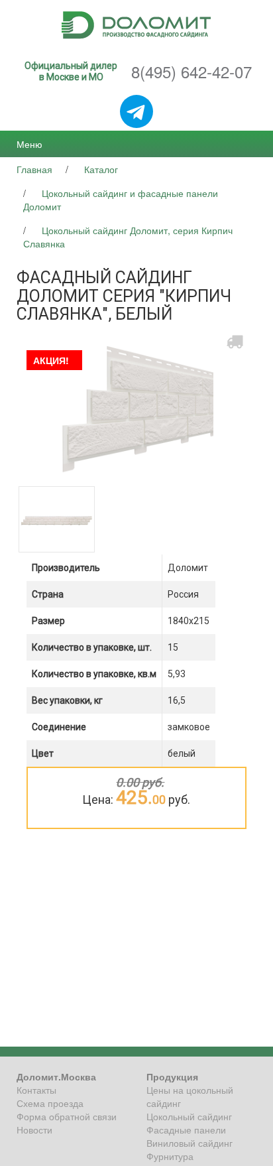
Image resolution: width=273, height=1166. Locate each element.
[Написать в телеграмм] (136, 113)
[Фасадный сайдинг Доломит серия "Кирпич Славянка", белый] (136, 405)
